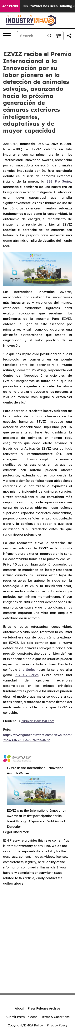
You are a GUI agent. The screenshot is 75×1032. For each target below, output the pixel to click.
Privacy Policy (57, 1025)
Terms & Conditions (55, 1017)
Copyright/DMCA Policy (25, 1025)
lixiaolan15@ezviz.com (37, 721)
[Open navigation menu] (7, 36)
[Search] (49, 35)
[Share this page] (69, 36)
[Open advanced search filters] (58, 35)
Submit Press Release (22, 1017)
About (19, 1008)
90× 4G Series (26, 675)
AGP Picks (10, 6)
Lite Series (27, 669)
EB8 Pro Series (59, 181)
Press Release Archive (44, 1008)
